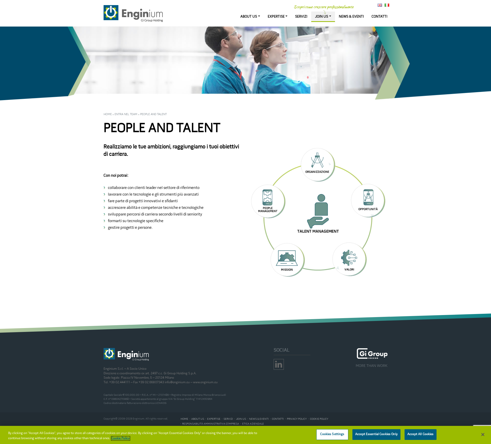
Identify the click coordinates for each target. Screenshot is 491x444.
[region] (245, 435)
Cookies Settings (332, 434)
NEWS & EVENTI (351, 17)
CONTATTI (379, 17)
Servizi (228, 419)
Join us (241, 419)
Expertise (213, 419)
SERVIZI (301, 17)
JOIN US (321, 17)
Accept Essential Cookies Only (376, 434)
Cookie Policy (120, 438)
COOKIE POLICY (319, 419)
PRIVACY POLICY (297, 419)
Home (108, 114)
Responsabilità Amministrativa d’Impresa (210, 423)
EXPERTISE (276, 17)
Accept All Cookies (420, 434)
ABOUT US (248, 17)
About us (197, 419)
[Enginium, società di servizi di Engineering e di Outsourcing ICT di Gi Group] (134, 13)
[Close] (482, 434)
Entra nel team (126, 114)
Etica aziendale (253, 423)
